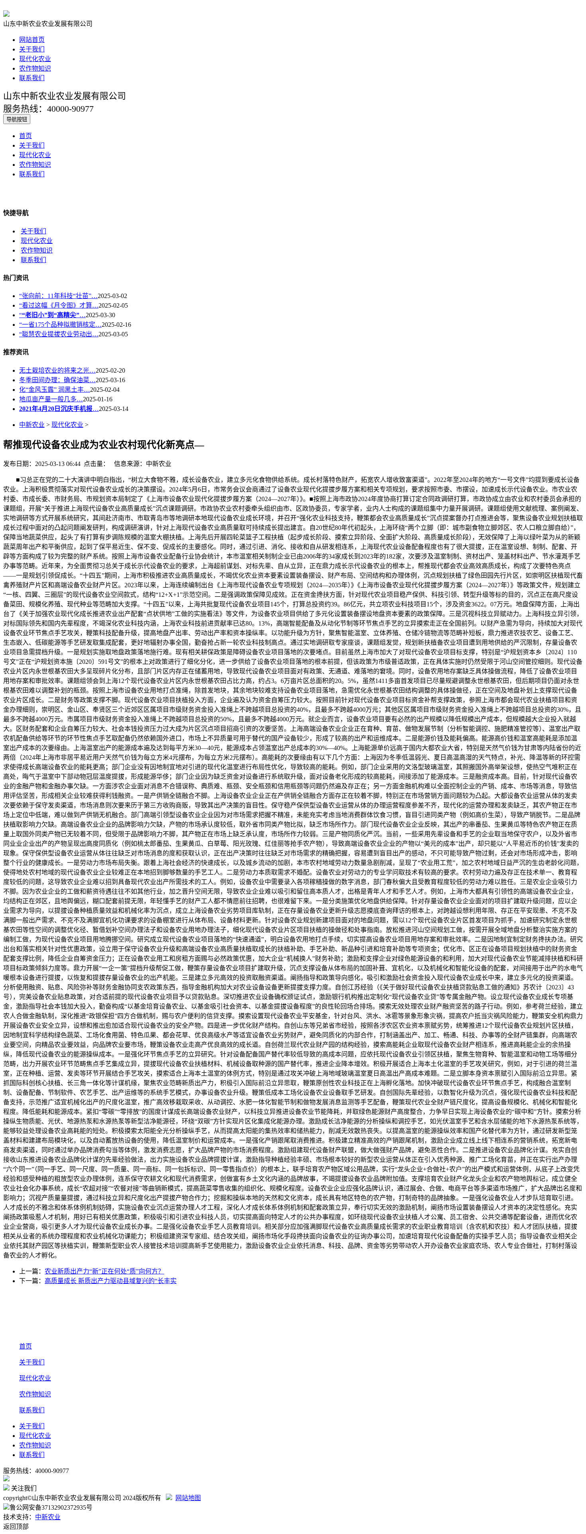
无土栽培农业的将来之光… (57, 370)
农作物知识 (35, 68)
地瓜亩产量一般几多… (51, 399)
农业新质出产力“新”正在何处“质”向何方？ (104, 1271)
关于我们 (32, 49)
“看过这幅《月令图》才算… (58, 305)
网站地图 (188, 1498)
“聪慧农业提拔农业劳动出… (58, 334)
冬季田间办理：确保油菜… (57, 380)
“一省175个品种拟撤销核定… (60, 324)
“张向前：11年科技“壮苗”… (58, 295)
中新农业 (32, 424)
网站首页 (32, 39)
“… (52, 315)
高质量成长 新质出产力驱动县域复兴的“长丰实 (111, 1280)
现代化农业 (35, 58)
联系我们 (32, 78)
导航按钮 (16, 119)
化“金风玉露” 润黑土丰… (54, 389)
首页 (25, 135)
